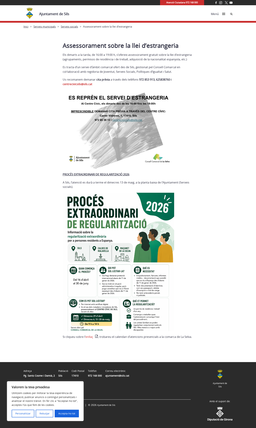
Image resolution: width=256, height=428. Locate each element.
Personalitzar (23, 413)
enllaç (89, 337)
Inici (26, 26)
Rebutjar (45, 413)
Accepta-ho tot (66, 413)
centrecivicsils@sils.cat (77, 84)
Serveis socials (69, 26)
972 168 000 (95, 375)
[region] (45, 401)
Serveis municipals (44, 26)
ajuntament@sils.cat (117, 375)
